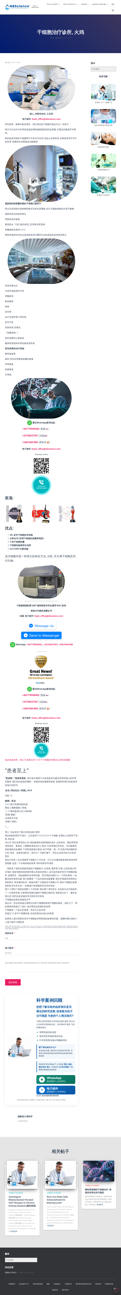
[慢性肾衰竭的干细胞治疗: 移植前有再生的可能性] (98, 1171)
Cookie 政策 (109, 1284)
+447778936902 (30, 428)
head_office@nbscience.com (46, 119)
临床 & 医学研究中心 (70, 4)
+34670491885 (30, 442)
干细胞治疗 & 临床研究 (16, 1193)
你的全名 (9, 933)
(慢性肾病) (22, 1201)
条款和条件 (65, 1290)
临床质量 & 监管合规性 (99, 4)
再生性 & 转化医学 (53, 4)
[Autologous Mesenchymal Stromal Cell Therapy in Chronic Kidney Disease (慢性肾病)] (22, 1175)
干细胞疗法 (68, 1284)
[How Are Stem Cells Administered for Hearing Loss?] (60, 1175)
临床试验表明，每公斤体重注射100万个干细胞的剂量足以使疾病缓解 (37, 760)
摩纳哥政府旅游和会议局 (83, 1284)
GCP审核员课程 (38, 1284)
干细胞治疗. (57, 1284)
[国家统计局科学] (22, 7)
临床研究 (84, 4)
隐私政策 (55, 1290)
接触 (112, 4)
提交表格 (13, 982)
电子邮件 (9, 948)
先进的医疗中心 (24, 1284)
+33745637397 (30, 435)
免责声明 (98, 1284)
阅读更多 (14, 1231)
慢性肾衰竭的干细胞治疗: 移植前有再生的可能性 (98, 1191)
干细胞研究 (11, 1284)
